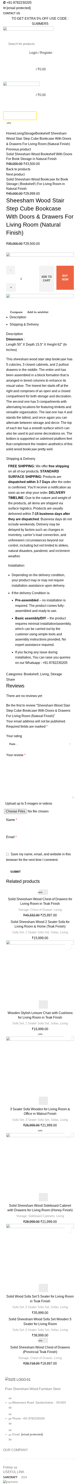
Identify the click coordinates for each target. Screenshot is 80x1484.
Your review (15, 755)
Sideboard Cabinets (41, 1216)
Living (19, 133)
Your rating (14, 736)
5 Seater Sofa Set (37, 1307)
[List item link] (40, 1421)
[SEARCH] (69, 44)
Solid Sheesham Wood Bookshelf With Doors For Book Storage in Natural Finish (39, 156)
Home (10, 133)
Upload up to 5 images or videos (28, 803)
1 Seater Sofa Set (37, 1023)
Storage (29, 133)
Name (11, 820)
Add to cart (46, 278)
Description (18, 317)
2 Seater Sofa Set (37, 932)
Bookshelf (42, 133)
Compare (16, 312)
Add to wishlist (37, 312)
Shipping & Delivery (24, 324)
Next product (15, 174)
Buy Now (65, 277)
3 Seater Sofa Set (37, 1119)
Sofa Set (18, 932)
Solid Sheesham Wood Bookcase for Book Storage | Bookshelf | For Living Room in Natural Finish (37, 184)
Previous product (18, 149)
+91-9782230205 (17, 2)
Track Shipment (20, 115)
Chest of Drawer (41, 909)
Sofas (54, 932)
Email (11, 837)
